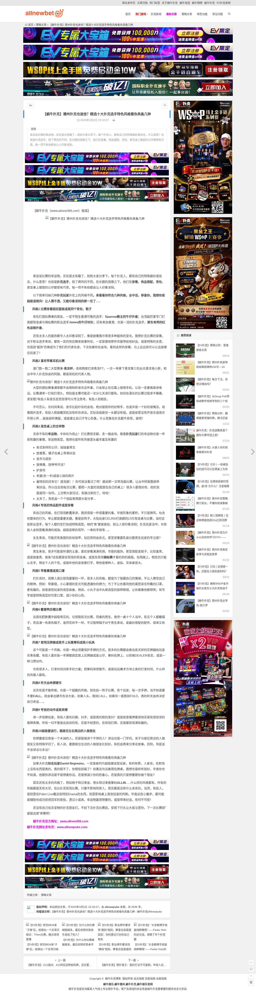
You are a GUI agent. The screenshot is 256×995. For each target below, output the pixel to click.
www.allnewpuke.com (72, 827)
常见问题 (217, 14)
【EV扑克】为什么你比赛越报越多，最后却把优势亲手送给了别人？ (78, 944)
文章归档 (142, 2)
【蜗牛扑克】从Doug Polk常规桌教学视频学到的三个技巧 (212, 401)
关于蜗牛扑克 (170, 2)
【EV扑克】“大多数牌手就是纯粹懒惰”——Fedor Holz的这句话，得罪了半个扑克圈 (150, 949)
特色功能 (202, 14)
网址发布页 (128, 2)
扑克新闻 (156, 14)
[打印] (113, 120)
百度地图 (150, 978)
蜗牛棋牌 (197, 2)
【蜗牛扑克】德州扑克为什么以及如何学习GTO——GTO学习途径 (212, 537)
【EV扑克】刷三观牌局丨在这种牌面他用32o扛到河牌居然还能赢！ (212, 520)
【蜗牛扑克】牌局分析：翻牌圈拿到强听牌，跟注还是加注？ (212, 418)
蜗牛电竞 (185, 2)
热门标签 (155, 2)
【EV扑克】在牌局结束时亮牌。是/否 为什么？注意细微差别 (212, 486)
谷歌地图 (161, 978)
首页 (128, 14)
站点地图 (139, 978)
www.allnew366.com (74, 821)
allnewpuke (112, 906)
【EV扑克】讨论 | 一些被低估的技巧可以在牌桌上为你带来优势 (212, 469)
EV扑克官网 (224, 2)
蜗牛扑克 (209, 2)
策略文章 (187, 14)
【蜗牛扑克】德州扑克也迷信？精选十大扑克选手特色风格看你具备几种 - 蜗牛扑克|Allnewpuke (107, 911)
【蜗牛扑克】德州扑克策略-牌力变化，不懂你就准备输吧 (212, 503)
